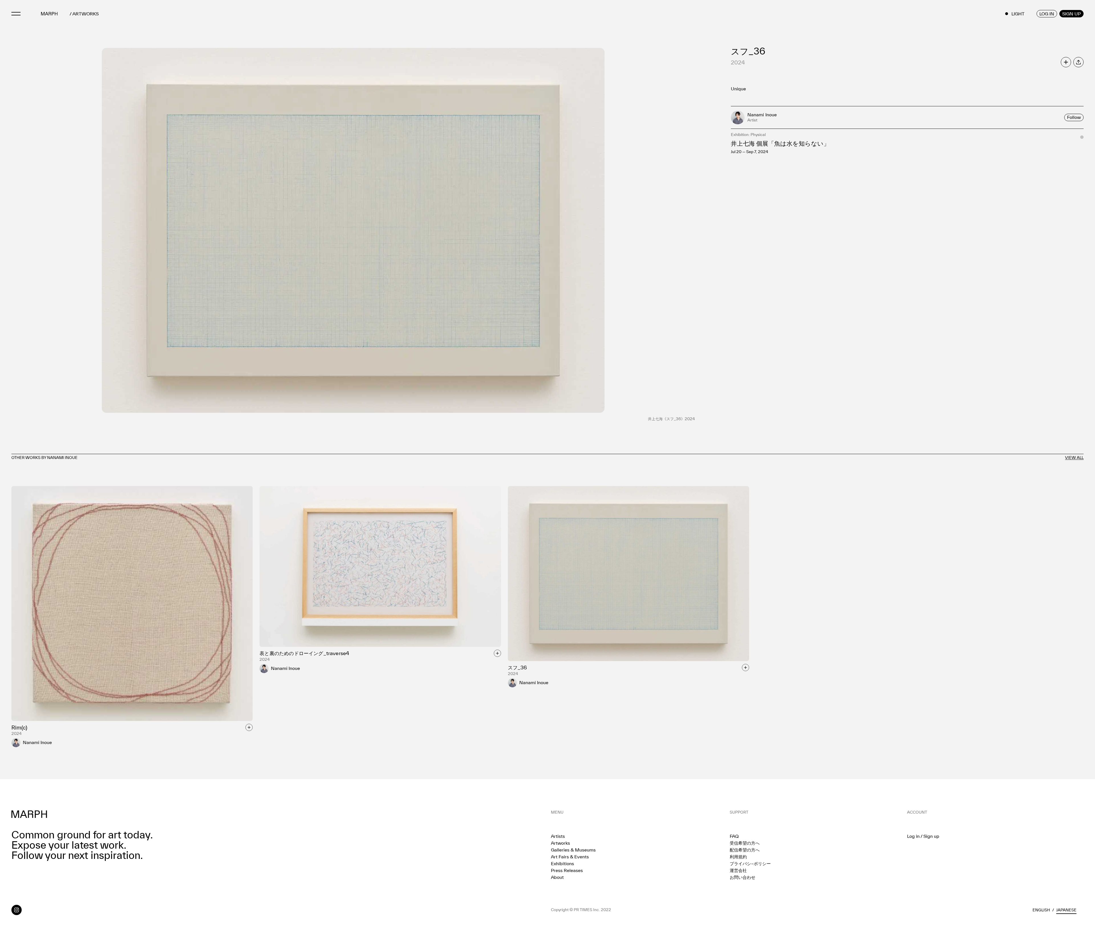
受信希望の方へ (745, 843)
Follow (1074, 117)
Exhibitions (562, 863)
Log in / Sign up (923, 836)
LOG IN (1046, 13)
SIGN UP (1071, 13)
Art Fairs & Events (570, 856)
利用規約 (738, 856)
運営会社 (738, 870)
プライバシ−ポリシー (750, 863)
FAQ (734, 836)
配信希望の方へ (745, 849)
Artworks (560, 843)
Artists (558, 836)
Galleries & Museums (573, 849)
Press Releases (567, 870)
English (1041, 910)
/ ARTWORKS (84, 14)
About (557, 877)
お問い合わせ (742, 877)
